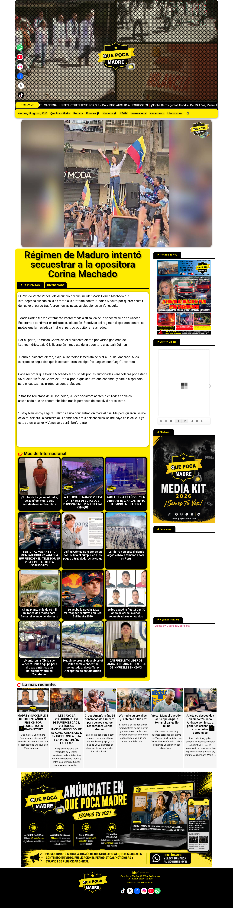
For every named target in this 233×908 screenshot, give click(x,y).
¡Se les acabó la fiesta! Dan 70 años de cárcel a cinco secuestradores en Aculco (126, 613)
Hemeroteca (157, 113)
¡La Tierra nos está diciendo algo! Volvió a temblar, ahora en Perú (126, 555)
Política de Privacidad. (140, 882)
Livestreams (174, 113)
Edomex (91, 113)
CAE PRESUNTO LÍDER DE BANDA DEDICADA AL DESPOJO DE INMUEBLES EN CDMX (126, 664)
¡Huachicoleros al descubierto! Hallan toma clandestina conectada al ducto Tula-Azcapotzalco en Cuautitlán (82, 665)
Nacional (108, 113)
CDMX (124, 113)
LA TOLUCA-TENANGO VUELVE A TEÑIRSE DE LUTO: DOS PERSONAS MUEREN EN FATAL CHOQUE (138, 105)
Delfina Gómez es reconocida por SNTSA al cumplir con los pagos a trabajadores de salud (82, 555)
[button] (30, 285)
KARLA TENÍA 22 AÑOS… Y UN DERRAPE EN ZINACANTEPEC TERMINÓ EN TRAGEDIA (126, 500)
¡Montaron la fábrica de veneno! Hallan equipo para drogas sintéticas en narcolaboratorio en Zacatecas (39, 667)
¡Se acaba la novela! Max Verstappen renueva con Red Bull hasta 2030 (82, 613)
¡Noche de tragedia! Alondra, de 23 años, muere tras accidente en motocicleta (39, 500)
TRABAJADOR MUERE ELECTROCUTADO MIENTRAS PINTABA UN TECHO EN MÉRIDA (66, 721)
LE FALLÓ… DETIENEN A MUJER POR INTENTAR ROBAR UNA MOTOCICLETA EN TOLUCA (200, 722)
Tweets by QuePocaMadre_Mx (171, 625)
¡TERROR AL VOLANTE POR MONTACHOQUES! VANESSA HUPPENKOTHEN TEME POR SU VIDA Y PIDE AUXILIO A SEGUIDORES (39, 558)
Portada (78, 113)
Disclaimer (140, 873)
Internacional (138, 113)
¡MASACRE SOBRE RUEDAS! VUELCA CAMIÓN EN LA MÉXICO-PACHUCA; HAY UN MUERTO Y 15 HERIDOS (167, 724)
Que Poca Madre (60, 113)
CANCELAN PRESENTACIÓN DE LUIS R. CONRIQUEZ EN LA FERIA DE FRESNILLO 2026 (33, 722)
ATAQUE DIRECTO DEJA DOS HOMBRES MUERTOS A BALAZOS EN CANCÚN (133, 721)
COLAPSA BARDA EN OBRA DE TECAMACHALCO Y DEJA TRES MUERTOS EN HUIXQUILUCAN (100, 722)
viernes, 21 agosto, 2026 (32, 113)
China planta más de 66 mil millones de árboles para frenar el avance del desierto (39, 613)
